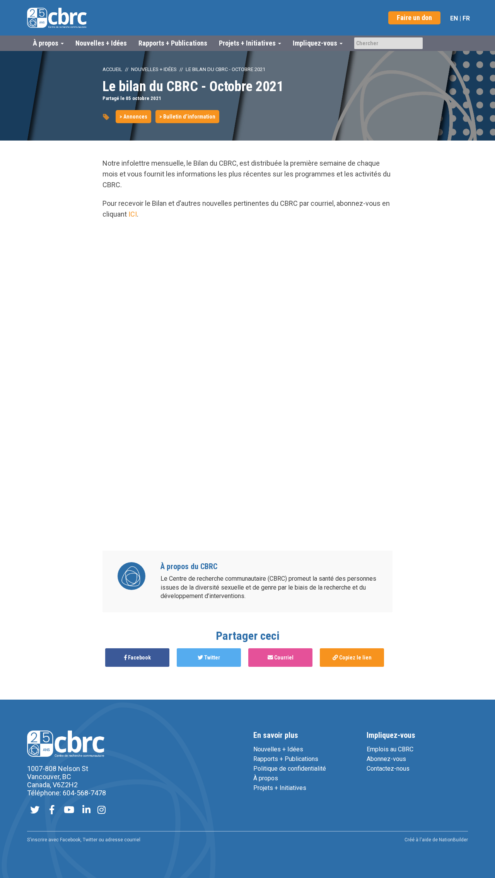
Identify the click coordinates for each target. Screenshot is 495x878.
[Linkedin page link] (86, 811)
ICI (132, 214)
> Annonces (133, 117)
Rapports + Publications (172, 43)
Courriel (283, 657)
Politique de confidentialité (289, 768)
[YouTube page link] (69, 811)
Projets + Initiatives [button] (248, 43)
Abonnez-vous (386, 759)
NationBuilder (453, 839)
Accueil (112, 69)
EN (454, 18)
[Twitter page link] (35, 811)
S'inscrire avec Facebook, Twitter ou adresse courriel (83, 839)
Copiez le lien (355, 657)
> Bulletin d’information (187, 117)
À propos (265, 778)
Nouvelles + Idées (101, 43)
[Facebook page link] (52, 811)
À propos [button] (46, 43)
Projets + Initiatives (279, 788)
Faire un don (414, 18)
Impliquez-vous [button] (316, 43)
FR (466, 18)
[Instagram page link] (101, 811)
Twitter (211, 657)
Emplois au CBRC (390, 749)
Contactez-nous (388, 768)
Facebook (139, 657)
